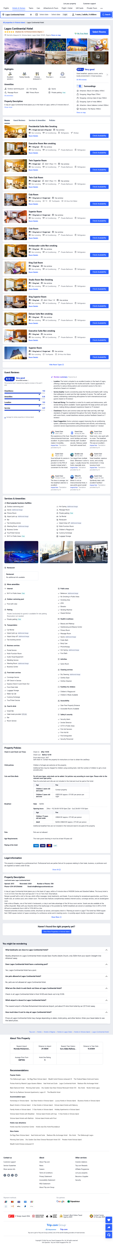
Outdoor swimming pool (15, 506)
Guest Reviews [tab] (19, 120)
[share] (108, 1227)
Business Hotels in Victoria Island (89, 1101)
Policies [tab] (52, 120)
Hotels (39, 1032)
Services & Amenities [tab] (37, 120)
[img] (24, 51)
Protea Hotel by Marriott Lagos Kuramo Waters (26, 1083)
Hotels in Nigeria (49, 1032)
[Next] (107, 551)
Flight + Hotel (67, 8)
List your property (81, 1173)
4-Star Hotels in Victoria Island (42, 1105)
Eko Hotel (81, 1088)
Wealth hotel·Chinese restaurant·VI (60, 1079)
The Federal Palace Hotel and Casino (86, 1079)
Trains (31, 8)
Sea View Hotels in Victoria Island (42, 1101)
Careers (41, 1169)
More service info (9, 1169)
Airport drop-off (64, 523)
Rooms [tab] (7, 120)
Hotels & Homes (18, 8)
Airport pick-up (12, 516)
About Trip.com (44, 1162)
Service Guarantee (10, 1165)
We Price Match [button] (82, 33)
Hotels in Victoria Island (82, 1032)
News (41, 1165)
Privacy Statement (45, 1176)
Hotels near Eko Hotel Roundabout (48, 1127)
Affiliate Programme (82, 1169)
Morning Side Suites (33, 1088)
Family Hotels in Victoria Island (20, 1109)
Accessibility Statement (47, 1180)
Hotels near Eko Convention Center (22, 1127)
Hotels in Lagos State (64, 1032)
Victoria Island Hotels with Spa (46, 1114)
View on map (81, 112)
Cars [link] (38, 8)
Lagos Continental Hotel (18, 28)
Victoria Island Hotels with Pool (45, 1118)
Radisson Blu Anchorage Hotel (88, 1083)
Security (78, 1180)
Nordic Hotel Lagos (93, 1088)
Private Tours (92, 8)
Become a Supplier (81, 1176)
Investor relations (81, 1162)
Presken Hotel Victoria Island (72, 1140)
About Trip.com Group (46, 1187)
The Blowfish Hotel (53, 1092)
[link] (70, 3)
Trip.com (32, 1032)
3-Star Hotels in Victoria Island (42, 1109)
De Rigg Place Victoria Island (37, 1079)
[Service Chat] (108, 1235)
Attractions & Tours (50, 8)
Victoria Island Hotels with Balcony (66, 1105)
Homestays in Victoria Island (19, 1101)
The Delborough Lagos (18, 1079)
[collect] (108, 1220)
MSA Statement (44, 1184)
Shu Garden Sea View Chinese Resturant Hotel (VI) (58, 1088)
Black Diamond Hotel (17, 1088)
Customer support (10, 1162)
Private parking (64, 513)
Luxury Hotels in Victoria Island (65, 1101)
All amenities (8, 95)
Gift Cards (79, 8)
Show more (8, 107)
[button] (80, 3)
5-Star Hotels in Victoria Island (68, 1114)
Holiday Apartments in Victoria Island (67, 1109)
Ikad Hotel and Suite (50, 1083)
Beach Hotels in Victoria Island (20, 1105)
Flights (6, 8)
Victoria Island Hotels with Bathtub (22, 1118)
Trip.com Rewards (81, 1165)
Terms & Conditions (46, 1173)
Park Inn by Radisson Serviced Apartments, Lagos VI (27, 1092)
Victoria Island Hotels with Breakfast (22, 1114)
